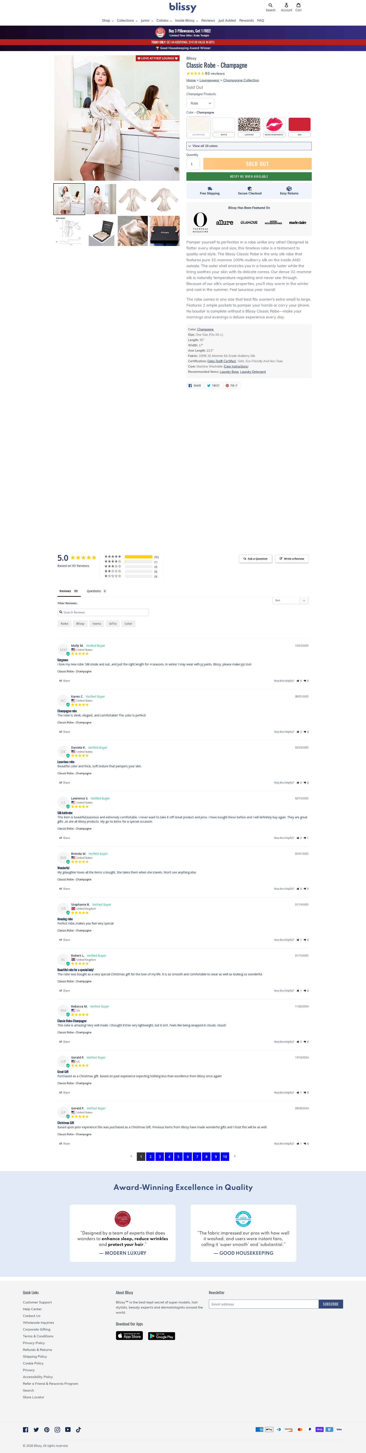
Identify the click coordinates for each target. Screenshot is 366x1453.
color (128, 624)
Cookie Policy (33, 1363)
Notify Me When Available (249, 176)
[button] (270, 7)
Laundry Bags (229, 372)
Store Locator (33, 1397)
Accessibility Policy (38, 1377)
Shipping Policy (35, 1356)
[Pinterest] (47, 1429)
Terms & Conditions (38, 1336)
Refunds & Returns (37, 1350)
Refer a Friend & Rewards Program (50, 1383)
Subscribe (331, 1304)
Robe (64, 624)
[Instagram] (57, 1429)
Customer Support (37, 1302)
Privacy (29, 1370)
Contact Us (31, 1316)
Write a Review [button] (294, 559)
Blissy (80, 624)
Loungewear (209, 80)
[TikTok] (78, 1429)
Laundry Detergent (253, 372)
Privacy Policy (34, 1343)
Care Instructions (236, 366)
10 (225, 1156)
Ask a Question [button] (258, 559)
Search (28, 1390)
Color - (200, 112)
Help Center (32, 1309)
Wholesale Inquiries (38, 1322)
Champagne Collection (241, 80)
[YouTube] (68, 1429)
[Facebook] (25, 1429)
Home (191, 80)
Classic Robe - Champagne (74, 671)
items (97, 624)
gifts (112, 624)
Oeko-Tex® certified (221, 361)
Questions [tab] (94, 591)
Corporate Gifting (36, 1329)
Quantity (192, 155)
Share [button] (66, 681)
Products (201, 94)
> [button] (235, 1156)
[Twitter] (36, 1429)
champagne (205, 329)
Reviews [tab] (65, 591)
